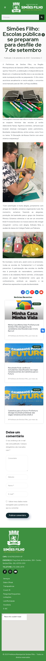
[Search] (41, 17)
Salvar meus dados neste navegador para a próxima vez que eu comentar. (17, 504)
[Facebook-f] (5, 572)
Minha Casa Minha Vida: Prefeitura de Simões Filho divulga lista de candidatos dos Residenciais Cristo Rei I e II (23, 328)
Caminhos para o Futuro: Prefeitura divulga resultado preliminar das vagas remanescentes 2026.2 (23, 413)
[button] (6, 7)
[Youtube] (15, 572)
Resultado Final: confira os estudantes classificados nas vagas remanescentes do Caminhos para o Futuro (23, 371)
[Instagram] (10, 572)
